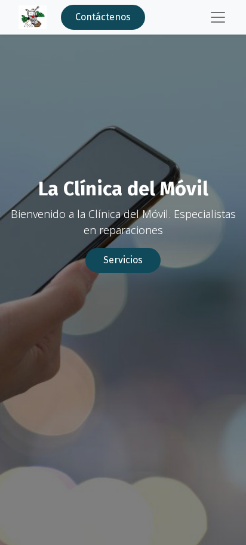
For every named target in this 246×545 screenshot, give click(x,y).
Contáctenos (103, 17)
